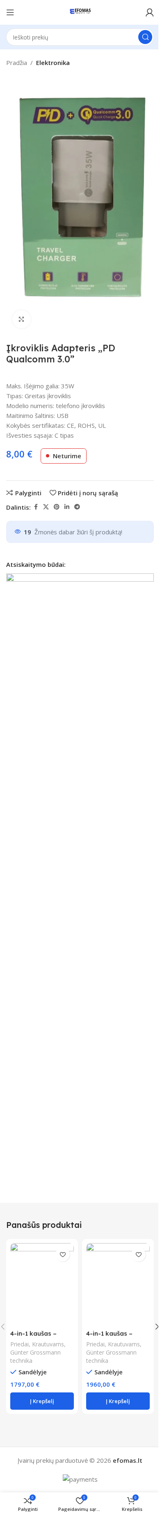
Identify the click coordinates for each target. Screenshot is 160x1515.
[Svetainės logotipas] (79, 11)
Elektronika (53, 62)
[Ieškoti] (145, 37)
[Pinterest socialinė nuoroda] (56, 507)
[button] (42, 1401)
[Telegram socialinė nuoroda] (77, 507)
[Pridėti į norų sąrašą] (62, 1254)
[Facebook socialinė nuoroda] (36, 507)
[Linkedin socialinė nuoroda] (67, 507)
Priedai (19, 1344)
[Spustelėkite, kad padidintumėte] (21, 319)
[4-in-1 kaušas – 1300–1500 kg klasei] (42, 1284)
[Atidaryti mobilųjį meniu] (10, 12)
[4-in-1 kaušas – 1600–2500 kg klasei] (118, 1284)
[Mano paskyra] (150, 12)
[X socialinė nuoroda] (46, 507)
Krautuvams (48, 1344)
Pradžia (16, 62)
